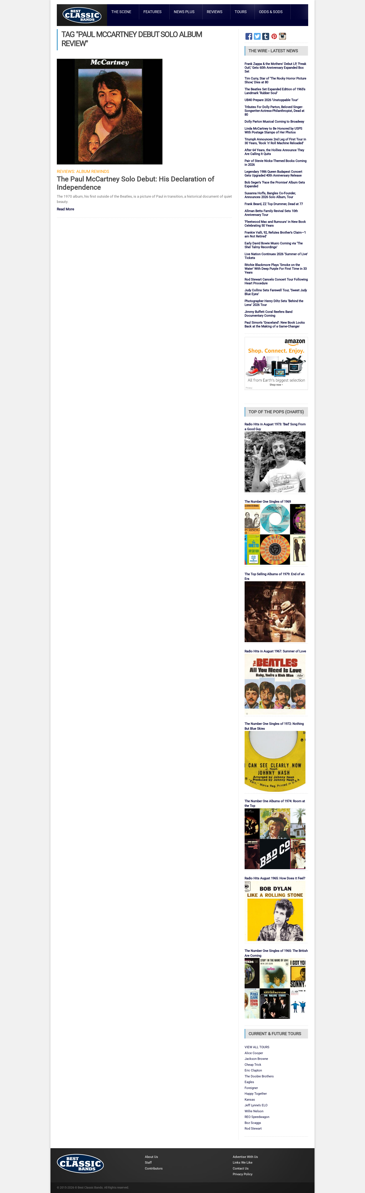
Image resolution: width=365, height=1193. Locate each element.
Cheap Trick (253, 1065)
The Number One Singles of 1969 (268, 501)
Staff (148, 1162)
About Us (151, 1157)
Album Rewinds (92, 171)
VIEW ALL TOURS (257, 1047)
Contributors (154, 1168)
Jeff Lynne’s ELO (256, 1105)
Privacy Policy (242, 1174)
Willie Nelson (254, 1111)
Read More (65, 209)
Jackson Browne (256, 1059)
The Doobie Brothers (259, 1076)
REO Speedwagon (257, 1117)
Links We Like (242, 1162)
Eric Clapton (253, 1070)
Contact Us (241, 1168)
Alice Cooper (254, 1053)
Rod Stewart (253, 1128)
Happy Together (256, 1094)
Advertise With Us (245, 1157)
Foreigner (251, 1088)
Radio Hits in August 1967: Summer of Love (275, 651)
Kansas (250, 1099)
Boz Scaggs (253, 1123)
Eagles (249, 1082)
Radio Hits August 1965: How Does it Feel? (275, 878)
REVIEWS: (66, 171)
